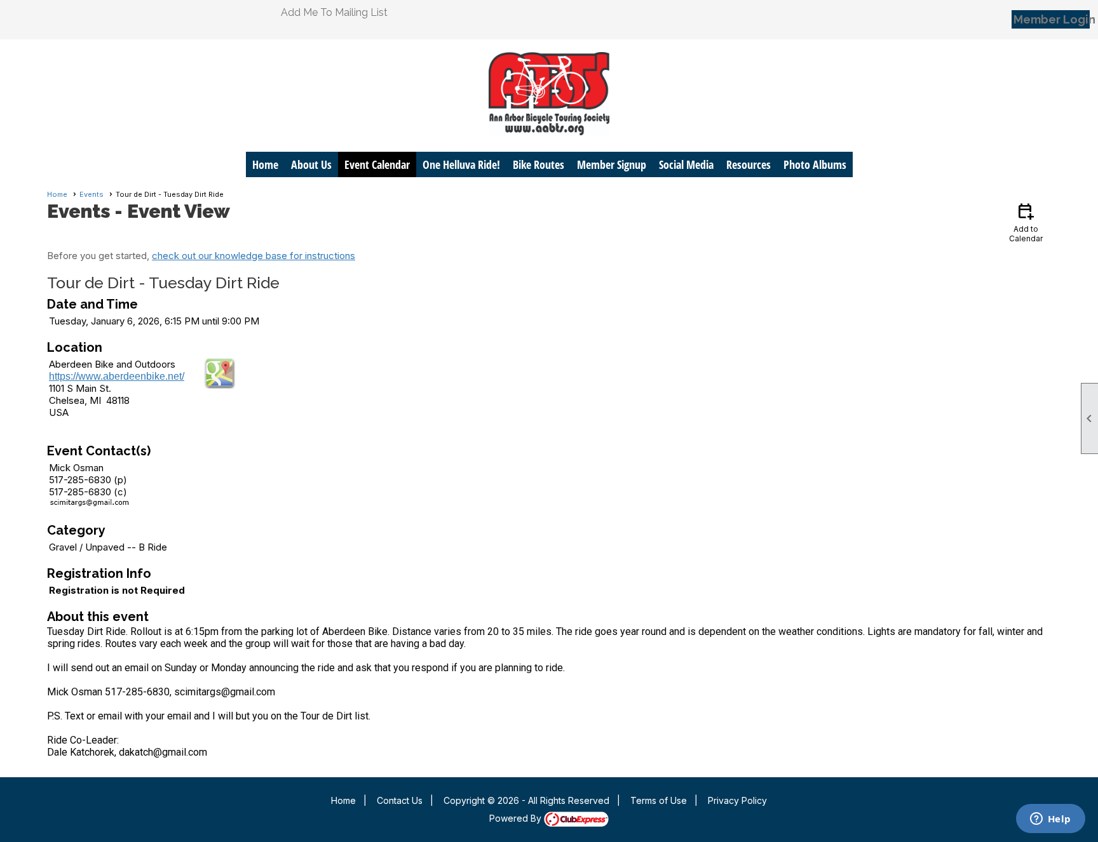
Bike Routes (538, 164)
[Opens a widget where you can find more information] (1050, 820)
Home (265, 164)
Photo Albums (814, 164)
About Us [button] (311, 164)
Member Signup (611, 164)
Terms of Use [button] (658, 800)
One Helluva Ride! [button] (461, 164)
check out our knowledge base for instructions (253, 256)
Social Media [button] (686, 164)
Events (91, 194)
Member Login (1051, 19)
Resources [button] (748, 164)
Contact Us (400, 800)
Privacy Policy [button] (737, 800)
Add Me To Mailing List (334, 12)
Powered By (516, 818)
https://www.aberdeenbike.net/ (116, 376)
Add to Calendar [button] (1026, 222)
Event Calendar (377, 164)
